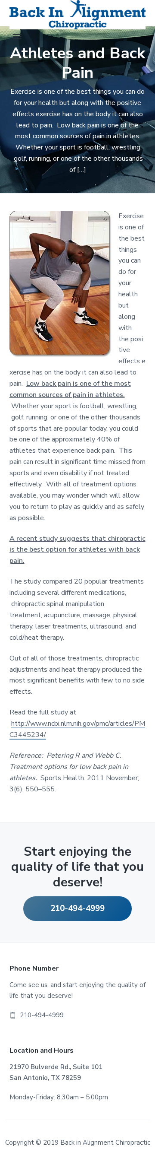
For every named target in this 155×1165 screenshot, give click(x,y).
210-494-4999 (77, 908)
